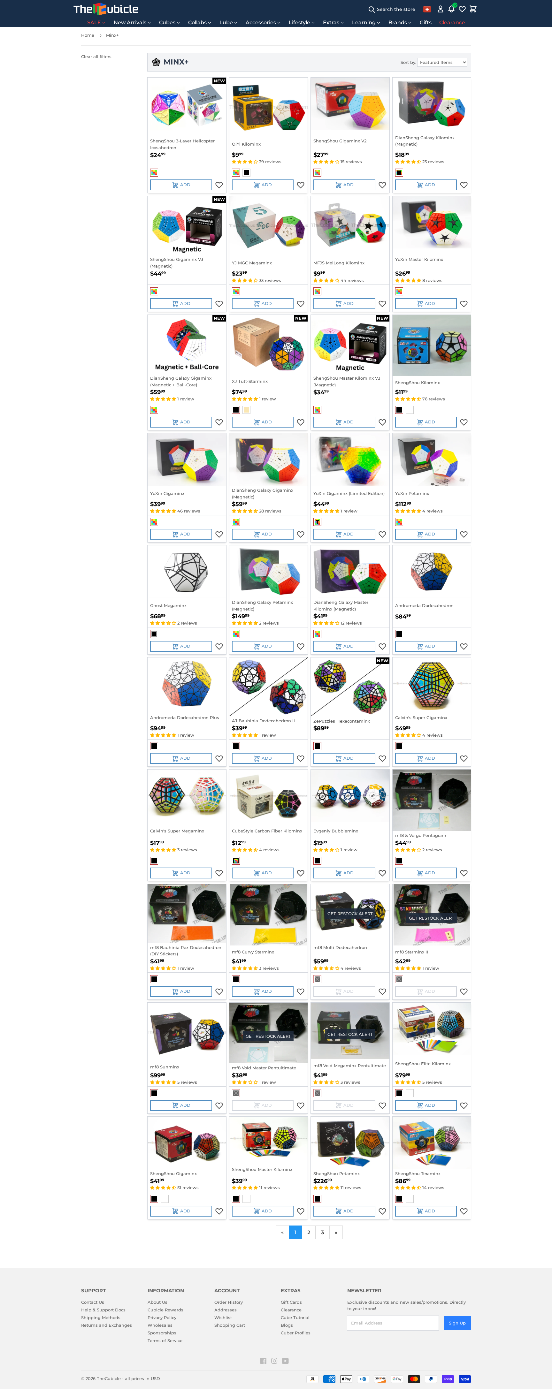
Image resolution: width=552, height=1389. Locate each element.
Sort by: (408, 62)
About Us (157, 1302)
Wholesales (160, 1325)
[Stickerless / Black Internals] (399, 173)
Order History (228, 1302)
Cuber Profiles (295, 1332)
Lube (226, 22)
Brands (397, 22)
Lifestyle (299, 22)
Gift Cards (291, 1302)
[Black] (246, 173)
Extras (331, 22)
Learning (364, 22)
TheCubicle (109, 1378)
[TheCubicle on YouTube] (285, 1361)
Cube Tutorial (295, 1317)
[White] (410, 410)
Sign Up (457, 1322)
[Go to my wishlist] (462, 9)
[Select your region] (427, 9)
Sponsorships (162, 1332)
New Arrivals (130, 22)
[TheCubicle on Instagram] (274, 1361)
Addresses (225, 1309)
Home (87, 35)
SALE (94, 22)
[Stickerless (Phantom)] (236, 861)
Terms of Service (165, 1340)
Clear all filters (96, 56)
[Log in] (440, 9)
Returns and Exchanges (106, 1325)
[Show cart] (473, 9)
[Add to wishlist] (219, 184)
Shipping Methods (100, 1317)
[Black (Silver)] (154, 634)
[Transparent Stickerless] (317, 522)
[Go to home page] (105, 9)
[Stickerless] (154, 173)
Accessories (261, 22)
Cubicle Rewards (165, 1309)
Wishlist (223, 1317)
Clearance (452, 22)
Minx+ (112, 35)
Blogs (287, 1325)
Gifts (426, 22)
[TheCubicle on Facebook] (263, 1361)
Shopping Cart (229, 1325)
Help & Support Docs (103, 1309)
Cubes (167, 22)
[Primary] (246, 410)
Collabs (197, 22)
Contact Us (92, 1302)
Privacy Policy (162, 1317)
